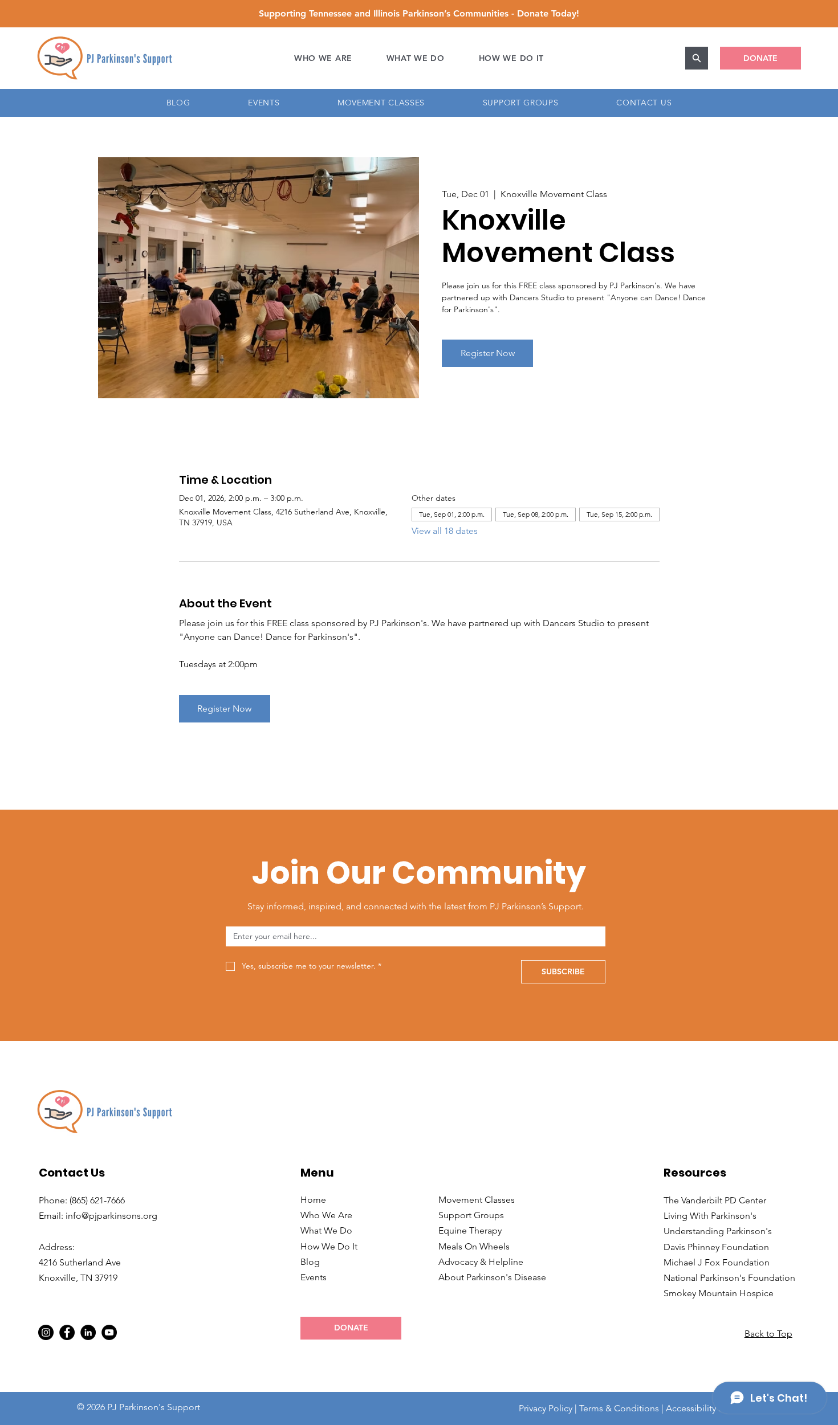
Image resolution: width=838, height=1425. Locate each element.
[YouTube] (109, 1332)
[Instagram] (46, 1332)
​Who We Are (326, 1215)
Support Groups (471, 1215)
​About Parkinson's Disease (492, 1277)
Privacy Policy (545, 1408)
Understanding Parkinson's (718, 1231)
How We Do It (328, 1246)
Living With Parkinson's (710, 1215)
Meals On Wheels (474, 1246)
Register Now (488, 353)
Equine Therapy (470, 1230)
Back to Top (768, 1333)
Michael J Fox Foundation (717, 1262)
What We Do (326, 1230)
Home (313, 1199)
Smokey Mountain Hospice (719, 1293)
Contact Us (72, 1173)
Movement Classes (476, 1199)
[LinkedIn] (88, 1332)
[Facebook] (67, 1332)
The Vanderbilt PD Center (715, 1200)
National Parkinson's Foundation (729, 1277)
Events (313, 1277)
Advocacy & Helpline (480, 1261)
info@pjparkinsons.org (111, 1215)
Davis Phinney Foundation (716, 1247)
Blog (310, 1261)
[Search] (696, 58)
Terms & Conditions (619, 1408)
